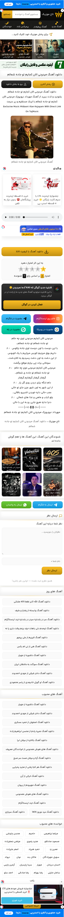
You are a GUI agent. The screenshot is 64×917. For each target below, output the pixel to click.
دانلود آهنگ (49, 92)
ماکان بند (31, 857)
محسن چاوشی (13, 833)
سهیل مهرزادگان (51, 857)
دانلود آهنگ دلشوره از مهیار (32, 655)
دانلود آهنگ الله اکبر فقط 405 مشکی (32, 602)
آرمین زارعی (9, 865)
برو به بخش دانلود (14, 84)
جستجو (7, 14)
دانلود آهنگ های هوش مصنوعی (32, 794)
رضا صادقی (23, 873)
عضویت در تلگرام (14, 318)
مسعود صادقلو (51, 841)
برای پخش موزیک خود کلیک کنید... (30, 34)
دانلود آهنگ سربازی (15, 812)
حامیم (32, 833)
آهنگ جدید (57, 26)
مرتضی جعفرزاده (12, 841)
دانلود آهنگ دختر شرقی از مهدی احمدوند (32, 673)
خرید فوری (17, 900)
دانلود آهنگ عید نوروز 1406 (45, 812)
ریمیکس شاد (23, 26)
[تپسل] (3, 227)
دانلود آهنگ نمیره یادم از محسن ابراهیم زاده (32, 731)
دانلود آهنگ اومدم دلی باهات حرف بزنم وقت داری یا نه (32, 628)
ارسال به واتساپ (14, 505)
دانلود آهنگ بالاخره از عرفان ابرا (32, 740)
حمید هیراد (34, 849)
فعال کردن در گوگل (32, 305)
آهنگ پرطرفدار (40, 26)
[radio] (43, 269)
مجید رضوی (32, 841)
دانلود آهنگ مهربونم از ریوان (32, 785)
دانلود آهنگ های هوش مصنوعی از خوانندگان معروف (32, 749)
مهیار (39, 865)
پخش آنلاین (45, 84)
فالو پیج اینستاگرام (45, 318)
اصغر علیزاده (12, 849)
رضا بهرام (38, 873)
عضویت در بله (13, 329)
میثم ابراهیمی (51, 833)
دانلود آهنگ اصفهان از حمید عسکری (32, 722)
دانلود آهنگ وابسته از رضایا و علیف (32, 610)
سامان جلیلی (54, 873)
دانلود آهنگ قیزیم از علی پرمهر (32, 637)
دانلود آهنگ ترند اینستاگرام (32, 803)
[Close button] (61, 881)
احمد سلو (8, 873)
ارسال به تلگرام (45, 505)
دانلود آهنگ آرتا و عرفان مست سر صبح (32, 758)
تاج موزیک (48, 14)
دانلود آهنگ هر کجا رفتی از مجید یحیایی (32, 767)
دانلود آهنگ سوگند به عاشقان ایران (32, 664)
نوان (18, 857)
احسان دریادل (53, 865)
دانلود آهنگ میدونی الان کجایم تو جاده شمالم (34, 75)
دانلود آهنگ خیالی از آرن (32, 776)
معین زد (54, 849)
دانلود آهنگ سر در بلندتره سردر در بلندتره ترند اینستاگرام (32, 619)
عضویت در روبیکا (45, 329)
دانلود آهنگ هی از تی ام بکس (32, 646)
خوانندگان (7, 26)
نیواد (7, 857)
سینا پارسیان (26, 865)
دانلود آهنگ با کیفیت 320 (29, 252)
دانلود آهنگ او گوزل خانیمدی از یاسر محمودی (32, 682)
